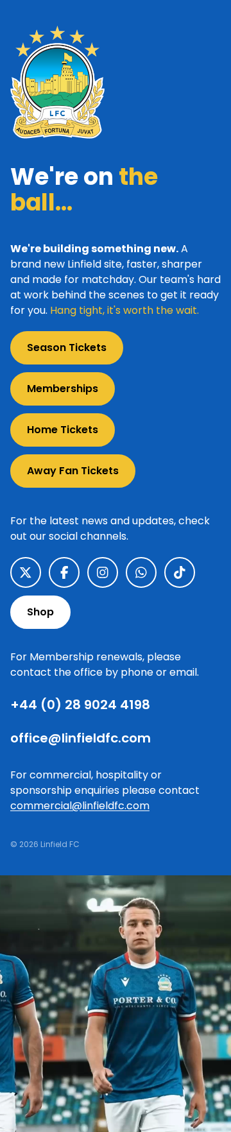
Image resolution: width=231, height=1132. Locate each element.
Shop (40, 612)
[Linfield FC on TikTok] (179, 572)
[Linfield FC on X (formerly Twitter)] (25, 572)
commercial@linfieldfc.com (80, 805)
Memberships (62, 388)
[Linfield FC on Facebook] (64, 572)
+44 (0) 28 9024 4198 (80, 705)
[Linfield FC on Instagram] (102, 572)
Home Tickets (62, 429)
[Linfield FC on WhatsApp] (141, 572)
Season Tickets (67, 347)
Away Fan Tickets (73, 470)
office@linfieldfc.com (80, 738)
